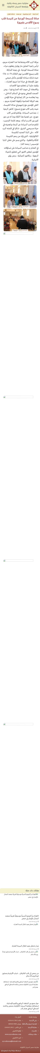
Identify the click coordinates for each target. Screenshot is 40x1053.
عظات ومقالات (32, 1034)
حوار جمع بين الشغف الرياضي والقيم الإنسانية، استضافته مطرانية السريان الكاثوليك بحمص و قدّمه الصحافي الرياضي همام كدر (21, 1006)
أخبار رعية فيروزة (27, 14)
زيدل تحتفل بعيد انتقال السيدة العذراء (25, 946)
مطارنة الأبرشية (32, 1027)
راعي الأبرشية (33, 1020)
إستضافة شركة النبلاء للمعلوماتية (11, 1051)
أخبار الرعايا (35, 14)
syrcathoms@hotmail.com (11, 1041)
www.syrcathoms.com (13, 1034)
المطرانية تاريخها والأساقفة (29, 1024)
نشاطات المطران (11, 14)
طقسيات (34, 1031)
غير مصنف (18, 14)
